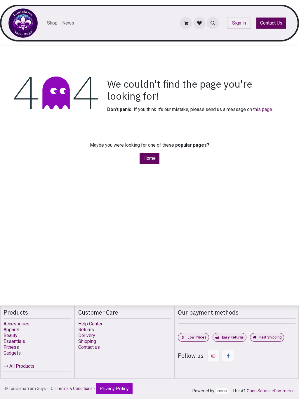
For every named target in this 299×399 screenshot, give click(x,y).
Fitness (11, 347)
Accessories (16, 324)
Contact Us (271, 23)
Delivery (86, 335)
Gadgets (12, 353)
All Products (21, 366)
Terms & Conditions (75, 388)
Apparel (11, 329)
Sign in (239, 23)
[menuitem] (52, 23)
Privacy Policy (114, 388)
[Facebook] (228, 356)
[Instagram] (213, 356)
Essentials (14, 341)
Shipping (87, 341)
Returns (86, 329)
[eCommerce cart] (186, 23)
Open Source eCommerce (271, 390)
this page (262, 109)
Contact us (89, 347)
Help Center (90, 324)
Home (149, 158)
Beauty (11, 335)
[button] (213, 23)
